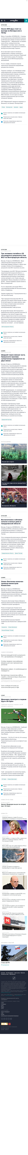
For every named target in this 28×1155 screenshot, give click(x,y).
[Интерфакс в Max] (11, 1019)
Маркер (2, 1006)
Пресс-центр (17, 972)
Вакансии (23, 972)
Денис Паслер (14, 184)
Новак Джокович (12, 779)
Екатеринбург (5, 184)
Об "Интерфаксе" (10, 972)
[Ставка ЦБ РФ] (14, 960)
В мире (3, 351)
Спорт (3, 695)
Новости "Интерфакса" (5, 1011)
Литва (3, 107)
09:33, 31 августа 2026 (6, 579)
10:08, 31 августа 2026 (6, 517)
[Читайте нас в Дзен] (2, 1019)
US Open (4, 779)
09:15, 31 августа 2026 (6, 696)
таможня (16, 107)
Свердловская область (8, 553)
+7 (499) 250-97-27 (18, 995)
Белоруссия (9, 107)
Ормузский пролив (6, 419)
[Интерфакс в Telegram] (4, 1019)
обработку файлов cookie (6, 992)
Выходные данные (5, 1028)
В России (4, 25)
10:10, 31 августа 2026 (6, 132)
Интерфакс (14, 20)
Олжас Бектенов (12, 627)
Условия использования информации (9, 1026)
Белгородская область (7, 326)
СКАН (2, 1013)
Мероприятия (12, 974)
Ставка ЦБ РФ (5, 962)
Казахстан (4, 627)
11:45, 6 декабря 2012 (5, 26)
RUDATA (2, 1014)
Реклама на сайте (5, 974)
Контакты (3, 972)
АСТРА (2, 1008)
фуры (21, 107)
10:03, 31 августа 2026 (6, 251)
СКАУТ (2, 1005)
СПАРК (2, 1002)
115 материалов (5, 965)
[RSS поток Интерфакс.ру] (9, 1019)
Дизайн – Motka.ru (5, 1029)
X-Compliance (3, 1004)
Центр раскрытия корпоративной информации (9, 1015)
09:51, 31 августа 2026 (6, 352)
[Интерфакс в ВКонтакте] (7, 1019)
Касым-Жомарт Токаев (7, 630)
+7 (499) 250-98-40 (8, 995)
